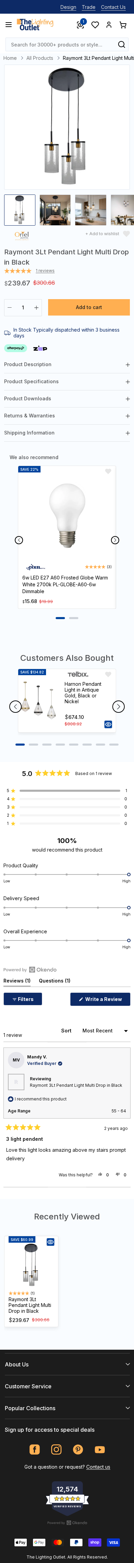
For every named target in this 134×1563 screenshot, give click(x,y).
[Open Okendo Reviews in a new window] (30, 969)
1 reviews (45, 270)
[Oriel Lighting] (21, 237)
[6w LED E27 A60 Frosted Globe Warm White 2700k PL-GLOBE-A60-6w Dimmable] (67, 516)
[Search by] (122, 44)
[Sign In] (109, 25)
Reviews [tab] (17, 982)
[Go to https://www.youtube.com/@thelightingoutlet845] (99, 1449)
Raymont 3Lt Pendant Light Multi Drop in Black (76, 1085)
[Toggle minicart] (123, 25)
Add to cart (89, 307)
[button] (67, 790)
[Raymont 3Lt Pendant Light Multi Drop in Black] (31, 1265)
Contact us (98, 1467)
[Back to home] (35, 24)
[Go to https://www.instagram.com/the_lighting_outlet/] (56, 1449)
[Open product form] (108, 724)
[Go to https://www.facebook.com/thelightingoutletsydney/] (35, 1449)
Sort (67, 1030)
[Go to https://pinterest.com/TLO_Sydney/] (78, 1449)
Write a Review (107, 1001)
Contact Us (113, 7)
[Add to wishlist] (108, 471)
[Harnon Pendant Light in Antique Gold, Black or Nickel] (38, 700)
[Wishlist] (94, 25)
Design (68, 7)
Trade (89, 7)
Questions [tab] (54, 982)
